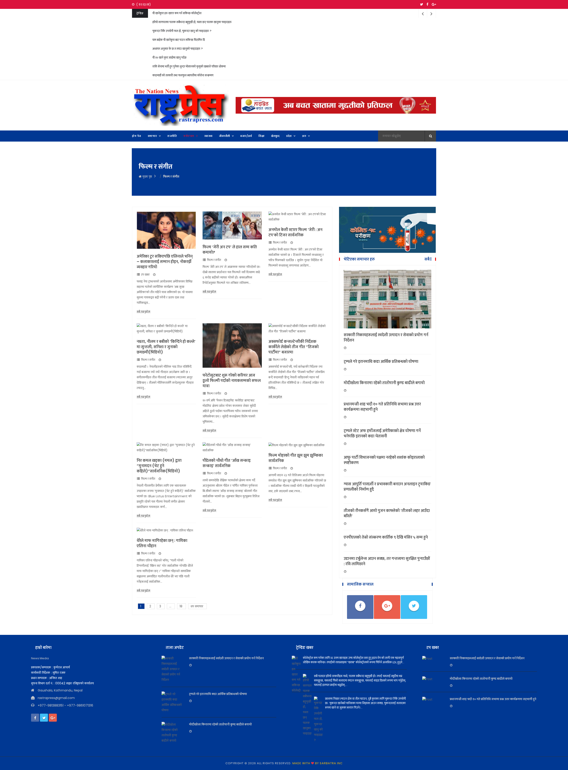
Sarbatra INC (331, 763)
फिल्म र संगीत (214, 260)
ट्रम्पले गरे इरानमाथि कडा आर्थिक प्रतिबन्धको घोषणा (381, 361)
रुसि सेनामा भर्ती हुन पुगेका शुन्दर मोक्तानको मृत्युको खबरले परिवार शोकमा (189, 66)
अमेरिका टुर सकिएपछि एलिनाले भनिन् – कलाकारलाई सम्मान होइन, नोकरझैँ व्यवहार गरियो (165, 262)
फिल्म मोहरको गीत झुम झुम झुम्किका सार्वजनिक (295, 458)
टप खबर (145, 274)
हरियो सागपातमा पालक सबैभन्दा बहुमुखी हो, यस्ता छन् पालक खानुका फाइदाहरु (192, 22)
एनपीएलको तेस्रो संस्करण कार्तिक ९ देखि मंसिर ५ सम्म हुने (386, 537)
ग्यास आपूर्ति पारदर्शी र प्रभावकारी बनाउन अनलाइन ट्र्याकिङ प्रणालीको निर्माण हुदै (387, 486)
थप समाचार (197, 606)
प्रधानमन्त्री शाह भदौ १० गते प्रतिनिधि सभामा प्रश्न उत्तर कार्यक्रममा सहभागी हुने (382, 406)
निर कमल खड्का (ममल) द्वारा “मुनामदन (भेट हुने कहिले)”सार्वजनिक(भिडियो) (159, 466)
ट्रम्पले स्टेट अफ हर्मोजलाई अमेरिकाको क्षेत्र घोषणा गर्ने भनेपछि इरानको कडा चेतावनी (382, 433)
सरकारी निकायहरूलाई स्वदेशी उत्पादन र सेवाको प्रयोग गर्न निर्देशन (386, 337)
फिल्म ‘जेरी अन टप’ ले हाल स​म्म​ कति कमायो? (230, 249)
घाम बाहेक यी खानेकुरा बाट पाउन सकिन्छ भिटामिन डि (178, 40)
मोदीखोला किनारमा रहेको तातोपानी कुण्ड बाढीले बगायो (384, 382)
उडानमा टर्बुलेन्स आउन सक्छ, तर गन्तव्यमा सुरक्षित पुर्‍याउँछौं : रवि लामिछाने (387, 561)
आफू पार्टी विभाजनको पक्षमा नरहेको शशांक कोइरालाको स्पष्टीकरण (384, 460)
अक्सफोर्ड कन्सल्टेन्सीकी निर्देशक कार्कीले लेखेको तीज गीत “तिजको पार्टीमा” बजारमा (293, 347)
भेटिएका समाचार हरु (359, 259)
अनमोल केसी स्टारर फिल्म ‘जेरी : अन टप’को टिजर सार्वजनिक (295, 232)
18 (180, 606)
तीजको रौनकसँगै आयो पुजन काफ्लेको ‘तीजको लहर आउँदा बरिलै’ (387, 513)
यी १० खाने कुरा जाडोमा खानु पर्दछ (169, 57)
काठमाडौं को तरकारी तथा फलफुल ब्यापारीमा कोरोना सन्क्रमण (182, 75)
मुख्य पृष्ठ (147, 176)
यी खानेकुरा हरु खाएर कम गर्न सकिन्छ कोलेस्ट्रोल (176, 13)
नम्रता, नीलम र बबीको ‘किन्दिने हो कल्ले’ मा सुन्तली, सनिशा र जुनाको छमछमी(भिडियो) (166, 347)
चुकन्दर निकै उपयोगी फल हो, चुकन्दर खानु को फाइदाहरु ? (181, 31)
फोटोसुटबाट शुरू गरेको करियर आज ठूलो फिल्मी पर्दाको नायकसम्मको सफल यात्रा (232, 381)
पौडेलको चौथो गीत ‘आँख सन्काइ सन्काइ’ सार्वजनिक (226, 463)
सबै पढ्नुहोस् (143, 311)
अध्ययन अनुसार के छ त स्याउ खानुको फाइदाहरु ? (177, 49)
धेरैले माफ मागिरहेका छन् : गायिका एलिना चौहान (162, 543)
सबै (427, 259)
